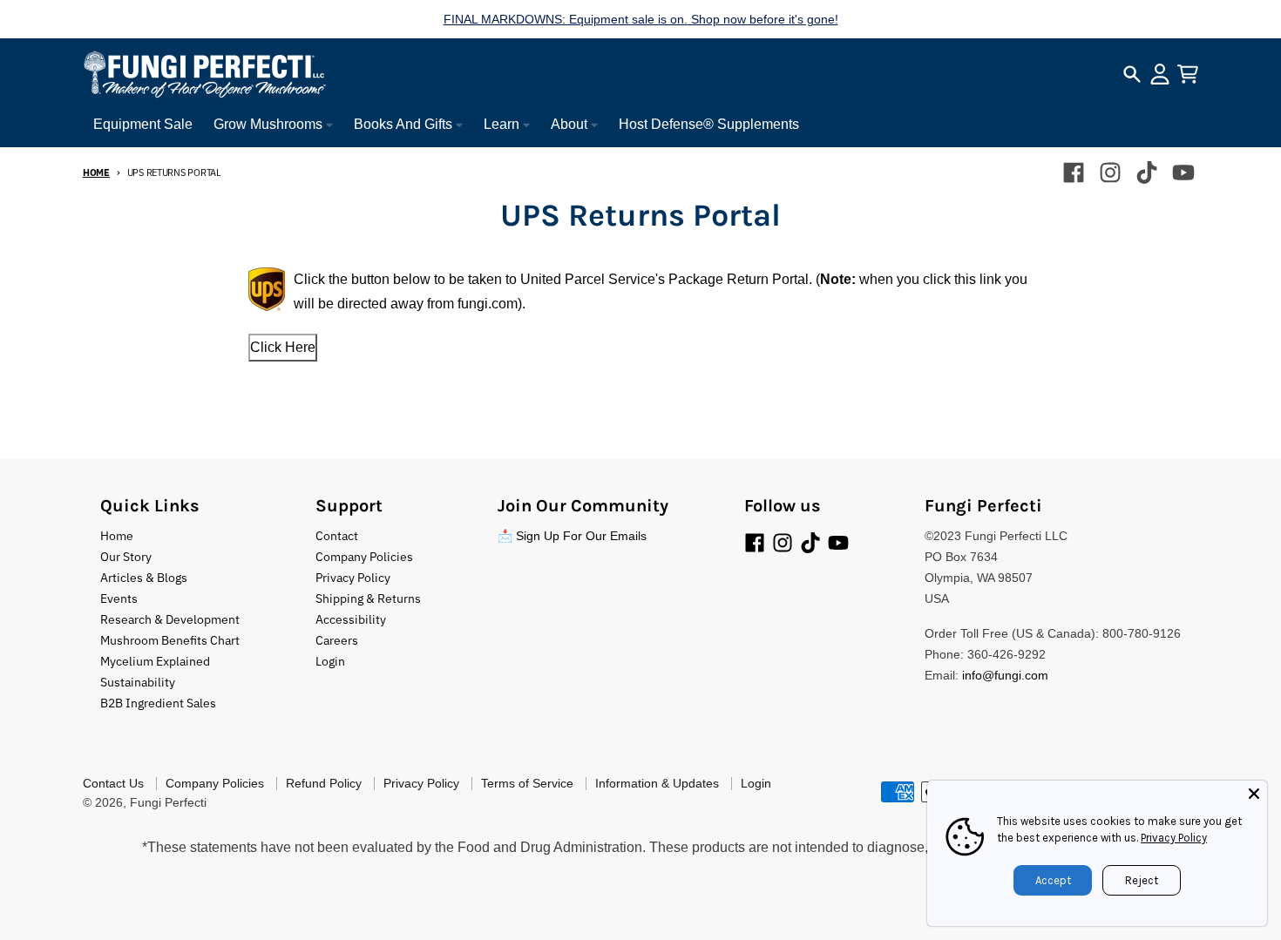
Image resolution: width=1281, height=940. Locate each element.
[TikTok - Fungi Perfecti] (1147, 172)
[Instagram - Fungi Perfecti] (1110, 172)
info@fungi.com (1005, 675)
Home (96, 172)
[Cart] (1187, 74)
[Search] (1132, 74)
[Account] (1159, 74)
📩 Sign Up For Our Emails (572, 536)
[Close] (1254, 793)
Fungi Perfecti (168, 802)
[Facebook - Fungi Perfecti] (1073, 172)
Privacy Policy (1174, 837)
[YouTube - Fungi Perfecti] (1183, 172)
